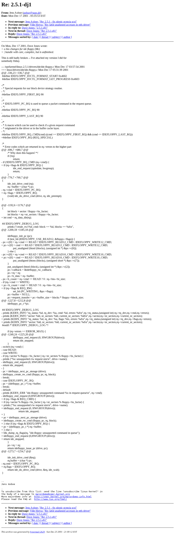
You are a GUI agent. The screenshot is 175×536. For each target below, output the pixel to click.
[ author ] (67, 37)
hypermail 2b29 (37, 532)
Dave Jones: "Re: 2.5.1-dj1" (41, 30)
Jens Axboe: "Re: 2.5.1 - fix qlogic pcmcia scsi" (51, 21)
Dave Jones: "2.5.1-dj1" (35, 27)
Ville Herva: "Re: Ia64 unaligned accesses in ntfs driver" (60, 24)
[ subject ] (56, 37)
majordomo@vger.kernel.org (53, 494)
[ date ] (35, 37)
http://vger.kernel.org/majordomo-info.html (63, 496)
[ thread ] (45, 37)
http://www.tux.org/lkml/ (50, 499)
